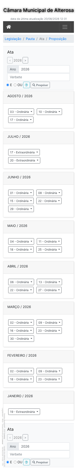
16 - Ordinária (19, 330)
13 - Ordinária (48, 282)
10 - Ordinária (48, 111)
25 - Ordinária (48, 249)
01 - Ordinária (19, 193)
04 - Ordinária (20, 241)
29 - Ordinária (20, 209)
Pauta (30, 39)
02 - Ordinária (20, 322)
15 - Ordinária (19, 201)
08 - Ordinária (48, 193)
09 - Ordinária (48, 322)
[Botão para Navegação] (65, 27)
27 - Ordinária (47, 290)
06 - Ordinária (20, 282)
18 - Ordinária (19, 249)
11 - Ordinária (48, 241)
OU (19, 85)
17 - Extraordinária (23, 152)
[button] (26, 85)
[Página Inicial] (8, 27)
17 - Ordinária (19, 119)
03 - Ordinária (20, 111)
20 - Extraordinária (23, 160)
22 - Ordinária (47, 201)
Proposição (58, 39)
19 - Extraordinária (23, 411)
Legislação (13, 39)
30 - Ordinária (20, 338)
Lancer (4, 436)
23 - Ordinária (48, 330)
